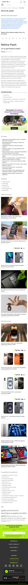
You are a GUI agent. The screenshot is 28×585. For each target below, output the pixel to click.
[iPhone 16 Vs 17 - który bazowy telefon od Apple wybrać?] (14, 406)
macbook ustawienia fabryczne (9, 500)
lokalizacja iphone (6, 485)
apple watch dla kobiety (8, 480)
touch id (13, 24)
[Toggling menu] (2, 4)
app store (14, 21)
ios (2, 520)
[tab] (14, 542)
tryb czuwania (14, 20)
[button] (21, 1)
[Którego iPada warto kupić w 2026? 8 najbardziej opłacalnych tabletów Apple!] (14, 455)
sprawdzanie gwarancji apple (9, 487)
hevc (18, 21)
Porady (4, 183)
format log (3, 18)
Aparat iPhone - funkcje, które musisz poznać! (14, 99)
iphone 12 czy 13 (6, 494)
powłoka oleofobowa (6, 25)
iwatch (14, 520)
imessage (8, 24)
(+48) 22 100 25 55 (14, 558)
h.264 (2, 22)
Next (26, 122)
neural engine (17, 26)
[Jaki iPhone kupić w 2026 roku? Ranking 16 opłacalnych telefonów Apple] (14, 333)
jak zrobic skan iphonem (8, 499)
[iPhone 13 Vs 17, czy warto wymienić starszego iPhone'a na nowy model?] (14, 255)
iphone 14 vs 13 (5, 488)
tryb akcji (14, 22)
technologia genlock (6, 20)
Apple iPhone (9, 51)
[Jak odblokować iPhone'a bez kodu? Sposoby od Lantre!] (14, 279)
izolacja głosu (20, 22)
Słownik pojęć (15, 7)
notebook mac (11, 518)
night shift (10, 28)
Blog (9, 7)
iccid (10, 21)
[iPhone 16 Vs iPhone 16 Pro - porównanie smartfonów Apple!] (14, 381)
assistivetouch (4, 28)
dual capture (10, 18)
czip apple (3, 521)
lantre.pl (8, 583)
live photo (16, 28)
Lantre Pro (4, 187)
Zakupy (4, 185)
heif (11, 22)
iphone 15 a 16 (5, 477)
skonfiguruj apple (9, 513)
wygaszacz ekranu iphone (8, 490)
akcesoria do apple (20, 520)
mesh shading (19, 24)
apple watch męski (6, 483)
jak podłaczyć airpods (7, 502)
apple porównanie (10, 510)
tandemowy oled (15, 25)
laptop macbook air (7, 520)
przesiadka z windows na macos (9, 475)
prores (25, 21)
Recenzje (4, 190)
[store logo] (7, 2)
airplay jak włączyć (6, 492)
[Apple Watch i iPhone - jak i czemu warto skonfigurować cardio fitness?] (14, 206)
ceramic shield (22, 18)
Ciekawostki (5, 181)
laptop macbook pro (13, 516)
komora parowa (5, 21)
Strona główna (4, 7)
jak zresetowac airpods (7, 478)
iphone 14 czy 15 (6, 482)
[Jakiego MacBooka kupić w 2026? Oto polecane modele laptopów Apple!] (14, 430)
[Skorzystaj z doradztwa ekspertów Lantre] (14, 119)
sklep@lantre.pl (14, 562)
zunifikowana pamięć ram (7, 26)
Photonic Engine (8, 97)
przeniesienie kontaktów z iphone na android (12, 495)
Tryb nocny (6, 95)
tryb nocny (15, 18)
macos (8, 521)
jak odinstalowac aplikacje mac (9, 497)
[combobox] (14, 132)
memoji (21, 21)
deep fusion (7, 22)
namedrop (20, 20)
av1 (20, 25)
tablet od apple (21, 518)
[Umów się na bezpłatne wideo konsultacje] (14, 573)
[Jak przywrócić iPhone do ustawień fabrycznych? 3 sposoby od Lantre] (14, 230)
